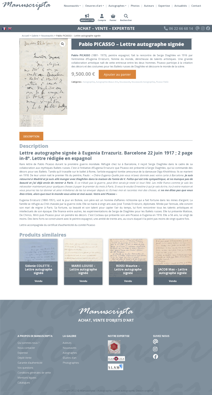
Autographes (89, 81)
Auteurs (149, 5)
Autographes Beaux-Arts (107, 81)
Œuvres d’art (69, 357)
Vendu (38, 281)
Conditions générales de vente (34, 372)
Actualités (180, 5)
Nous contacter (26, 348)
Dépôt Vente (25, 357)
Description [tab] (31, 136)
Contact (196, 5)
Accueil (25, 35)
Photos (135, 5)
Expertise (164, 5)
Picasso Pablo (162, 81)
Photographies (71, 362)
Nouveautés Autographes (143, 81)
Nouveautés (47, 35)
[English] (10, 28)
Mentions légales (27, 377)
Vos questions (25, 367)
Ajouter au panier (117, 74)
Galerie (35, 35)
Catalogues (24, 382)
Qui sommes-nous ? (28, 343)
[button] (62, 44)
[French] (4, 28)
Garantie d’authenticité (30, 362)
